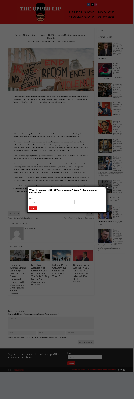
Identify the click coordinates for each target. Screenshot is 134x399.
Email (31, 198)
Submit (33, 208)
